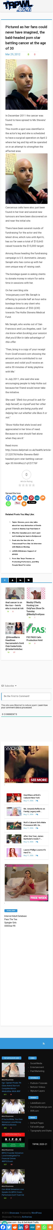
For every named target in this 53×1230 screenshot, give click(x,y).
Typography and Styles (41, 1130)
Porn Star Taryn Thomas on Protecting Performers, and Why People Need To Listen (25, 561)
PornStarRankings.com (41, 1107)
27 (14, 652)
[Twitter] (14, 498)
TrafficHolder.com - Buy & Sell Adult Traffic (19, 1222)
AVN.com (34, 1111)
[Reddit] (19, 498)
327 (4, 1165)
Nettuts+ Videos (37, 1087)
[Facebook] (8, 498)
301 (4, 1198)
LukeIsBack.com (37, 1103)
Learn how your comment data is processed (24, 706)
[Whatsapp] (8, 503)
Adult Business (7, 1080)
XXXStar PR (9, 926)
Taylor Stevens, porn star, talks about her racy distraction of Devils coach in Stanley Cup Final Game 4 (26, 525)
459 (4, 1128)
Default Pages (37, 1123)
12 (8, 652)
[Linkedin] (25, 498)
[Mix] (42, 498)
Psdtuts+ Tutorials (38, 1083)
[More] (24, 503)
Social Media (36, 1063)
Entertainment (37, 1067)
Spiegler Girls (10, 922)
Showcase (14, 1213)
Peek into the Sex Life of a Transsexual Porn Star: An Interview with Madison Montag (27, 543)
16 (29, 617)
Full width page (37, 1127)
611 (4, 1095)
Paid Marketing (37, 1071)
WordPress (37, 1213)
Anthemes (27, 1217)
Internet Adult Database (15, 916)
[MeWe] (37, 498)
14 (29, 643)
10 (11, 1165)
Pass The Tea (10, 919)
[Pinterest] (31, 498)
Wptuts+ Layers (37, 1091)
